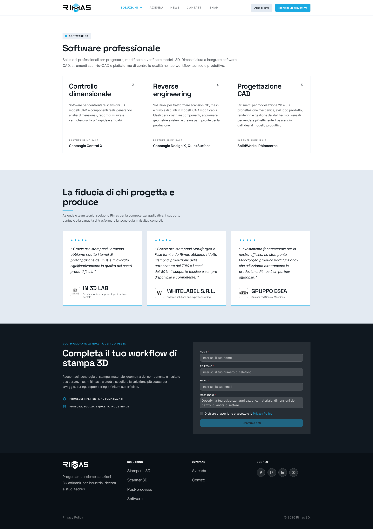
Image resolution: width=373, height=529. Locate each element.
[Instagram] (272, 472)
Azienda (199, 470)
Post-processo (139, 489)
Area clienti (261, 7)
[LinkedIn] (282, 472)
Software (134, 498)
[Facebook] (261, 472)
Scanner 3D (137, 480)
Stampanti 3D (138, 470)
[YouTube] (293, 472)
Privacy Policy (73, 517)
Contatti (198, 480)
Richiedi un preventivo (292, 7)
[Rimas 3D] (77, 7)
